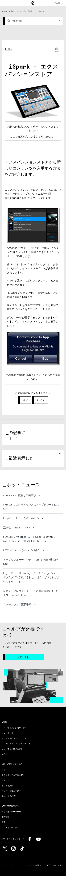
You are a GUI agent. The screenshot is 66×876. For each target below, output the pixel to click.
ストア (4, 769)
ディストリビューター (11, 791)
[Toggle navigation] (4, 3)
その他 (4, 754)
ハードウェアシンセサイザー (14, 728)
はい (25, 399)
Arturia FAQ (8, 11)
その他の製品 (26, 11)
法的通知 (38, 865)
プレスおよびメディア (11, 827)
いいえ (41, 399)
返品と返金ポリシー (10, 796)
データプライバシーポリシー (53, 865)
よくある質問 (7, 785)
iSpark (40, 11)
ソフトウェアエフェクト (12, 749)
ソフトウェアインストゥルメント (16, 743)
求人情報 (5, 817)
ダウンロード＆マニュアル (13, 775)
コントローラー (8, 733)
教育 (3, 822)
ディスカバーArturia (11, 811)
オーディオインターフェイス (14, 738)
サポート (5, 780)
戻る (10, 48)
